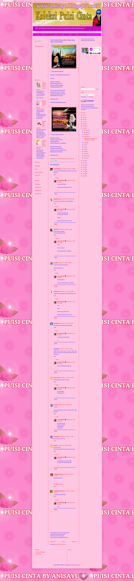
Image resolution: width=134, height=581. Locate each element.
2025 (84, 115)
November (86, 132)
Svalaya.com (37, 188)
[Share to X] (54, 160)
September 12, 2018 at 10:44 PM (66, 291)
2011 (84, 173)
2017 (84, 160)
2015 (84, 165)
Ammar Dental (57, 377)
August (85, 142)
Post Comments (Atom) (61, 544)
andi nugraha (56, 291)
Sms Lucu (59, 34)
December (86, 130)
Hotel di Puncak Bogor (58, 474)
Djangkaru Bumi (57, 199)
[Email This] (51, 160)
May (85, 149)
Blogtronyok (37, 191)
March (85, 153)
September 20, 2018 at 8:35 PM (64, 404)
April (85, 151)
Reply (55, 174)
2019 (84, 126)
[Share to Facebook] (55, 160)
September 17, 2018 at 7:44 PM (65, 348)
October (86, 134)
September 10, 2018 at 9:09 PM (67, 199)
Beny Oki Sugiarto (57, 168)
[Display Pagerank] (39, 46)
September (86, 136)
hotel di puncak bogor (58, 484)
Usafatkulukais (38, 182)
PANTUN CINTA (82, 34)
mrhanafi (56, 262)
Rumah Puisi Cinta (38, 34)
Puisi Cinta (66, 34)
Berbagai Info (56, 323)
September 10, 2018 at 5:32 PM (68, 168)
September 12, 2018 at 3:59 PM (64, 262)
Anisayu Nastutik (60, 180)
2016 (84, 162)
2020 (84, 123)
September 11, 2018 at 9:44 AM (65, 229)
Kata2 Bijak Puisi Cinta (50, 34)
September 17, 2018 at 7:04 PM (66, 323)
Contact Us (73, 34)
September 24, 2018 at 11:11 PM (66, 436)
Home (63, 541)
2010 (84, 176)
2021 (84, 121)
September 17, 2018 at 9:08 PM (67, 377)
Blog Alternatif (38, 185)
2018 (84, 128)
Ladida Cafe (37, 167)
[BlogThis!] (52, 160)
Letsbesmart (37, 194)
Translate (91, 96)
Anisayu (39, 554)
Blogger (78, 565)
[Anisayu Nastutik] (35, 42)
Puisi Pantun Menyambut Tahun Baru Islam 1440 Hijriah (90, 139)
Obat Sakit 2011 (38, 170)
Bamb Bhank (56, 436)
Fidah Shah (56, 229)
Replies (56, 177)
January (85, 157)
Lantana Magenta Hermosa (59, 491)
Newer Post (53, 541)
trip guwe (56, 445)
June (85, 147)
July (85, 144)
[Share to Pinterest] (56, 160)
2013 (84, 169)
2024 (84, 117)
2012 (84, 171)
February (86, 155)
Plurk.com (47, 76)
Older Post (74, 541)
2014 (84, 167)
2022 (84, 119)
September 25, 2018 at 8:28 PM (64, 445)
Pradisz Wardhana (39, 163)
